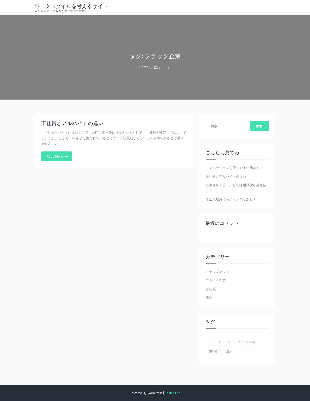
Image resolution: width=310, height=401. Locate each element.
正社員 (211, 289)
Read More (55, 156)
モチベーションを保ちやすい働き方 (233, 168)
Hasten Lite (172, 393)
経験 (209, 298)
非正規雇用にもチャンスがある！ (231, 199)
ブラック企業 (216, 280)
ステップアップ (217, 272)
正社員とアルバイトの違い (72, 123)
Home (143, 67)
